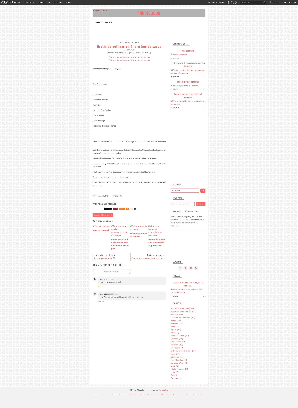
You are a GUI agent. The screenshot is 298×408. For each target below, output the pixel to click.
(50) (183, 318)
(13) (177, 357)
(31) (175, 333)
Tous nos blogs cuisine (216, 2)
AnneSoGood (149, 13)
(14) (175, 354)
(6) (174, 375)
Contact (108, 22)
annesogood (109, 395)
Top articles (134, 395)
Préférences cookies (197, 395)
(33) (175, 327)
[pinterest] (236, 2)
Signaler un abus (153, 395)
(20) (177, 345)
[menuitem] (98, 22)
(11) (179, 360)
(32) (176, 330)
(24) (177, 339)
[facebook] (228, 2)
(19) (177, 348)
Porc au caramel (188, 50)
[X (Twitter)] (232, 2)
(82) (183, 312)
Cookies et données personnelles (177, 395)
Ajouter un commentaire (111, 271)
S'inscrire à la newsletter (103, 215)
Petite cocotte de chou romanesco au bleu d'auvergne (188, 65)
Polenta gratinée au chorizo (188, 81)
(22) (178, 342)
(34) (177, 324)
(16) (183, 351)
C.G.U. (163, 395)
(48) (176, 321)
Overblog (163, 390)
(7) (179, 369)
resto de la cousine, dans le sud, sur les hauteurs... (188, 284)
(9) (175, 366)
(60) (177, 315)
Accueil (98, 22)
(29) (180, 336)
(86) (183, 309)
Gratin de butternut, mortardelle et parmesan (188, 96)
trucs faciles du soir (129, 43)
